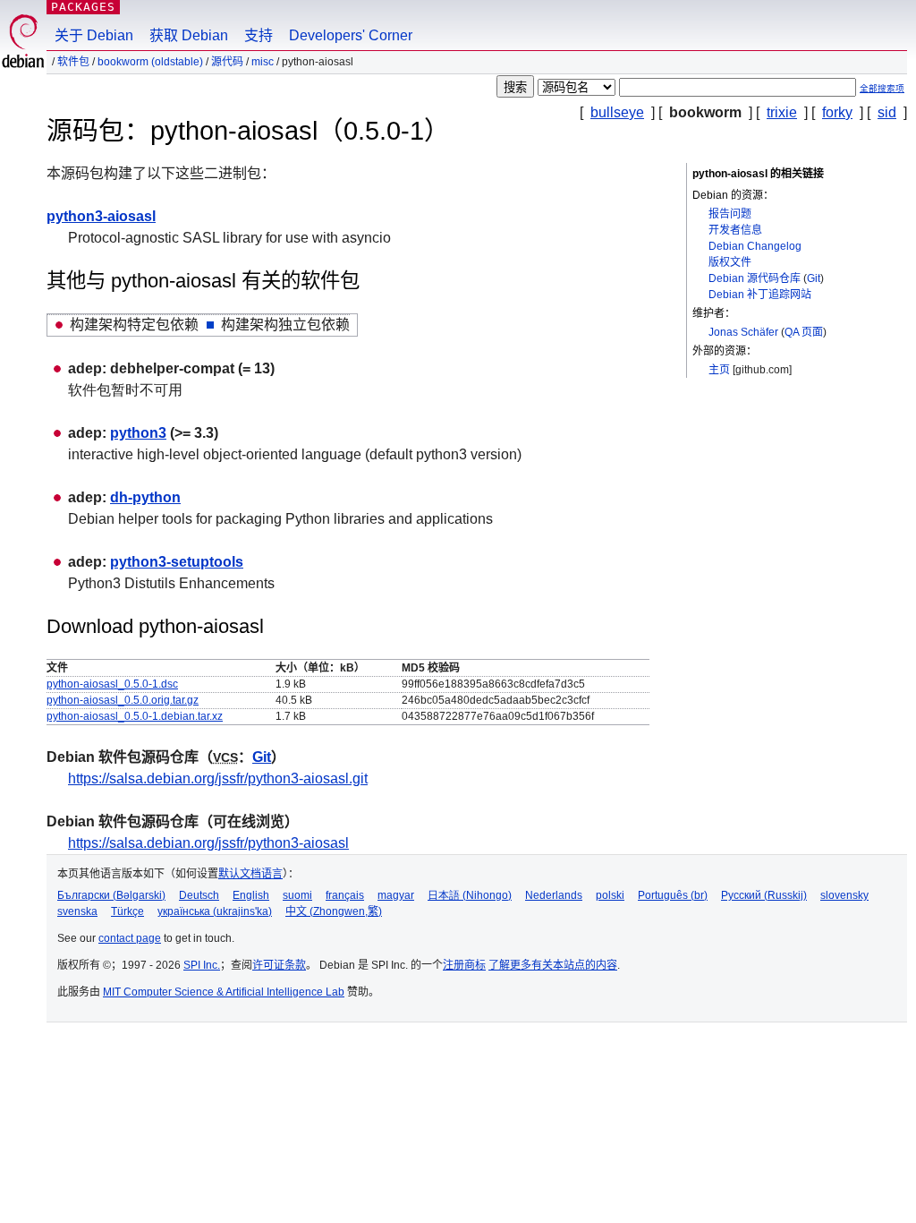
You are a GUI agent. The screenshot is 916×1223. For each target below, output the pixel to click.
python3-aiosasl (101, 216)
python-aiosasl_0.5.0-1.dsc (112, 684)
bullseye (617, 112)
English (251, 895)
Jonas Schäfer (743, 332)
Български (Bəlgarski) (111, 895)
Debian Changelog (755, 246)
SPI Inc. (201, 965)
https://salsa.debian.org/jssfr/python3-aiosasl (208, 843)
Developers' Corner (350, 35)
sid (887, 112)
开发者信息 (735, 230)
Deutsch (199, 895)
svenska (77, 911)
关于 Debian (94, 35)
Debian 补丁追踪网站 (759, 294)
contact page (129, 938)
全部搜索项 (882, 88)
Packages (83, 6)
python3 (138, 432)
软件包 (73, 62)
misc (262, 62)
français (345, 895)
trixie (782, 112)
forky (837, 112)
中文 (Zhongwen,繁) (333, 911)
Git (813, 278)
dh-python (145, 497)
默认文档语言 (250, 874)
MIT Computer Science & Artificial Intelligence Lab (223, 992)
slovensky (844, 895)
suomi (297, 895)
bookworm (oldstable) (150, 62)
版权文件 (729, 262)
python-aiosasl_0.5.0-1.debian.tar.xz (135, 716)
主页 (719, 369)
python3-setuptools (176, 561)
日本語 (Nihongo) (470, 895)
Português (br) (673, 895)
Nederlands (553, 895)
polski (610, 895)
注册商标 (464, 965)
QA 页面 (804, 332)
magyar (395, 895)
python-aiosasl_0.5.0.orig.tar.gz (123, 700)
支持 (258, 35)
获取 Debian (188, 35)
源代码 (227, 62)
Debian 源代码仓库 (754, 278)
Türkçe (127, 911)
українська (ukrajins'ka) (214, 911)
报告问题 (729, 214)
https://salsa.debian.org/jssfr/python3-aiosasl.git (218, 778)
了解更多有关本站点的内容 (552, 965)
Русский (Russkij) (764, 895)
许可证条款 (279, 965)
